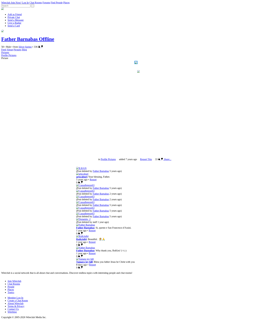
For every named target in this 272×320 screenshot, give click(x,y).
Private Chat (14, 17)
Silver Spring (25, 46)
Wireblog (12, 312)
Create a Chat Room (18, 300)
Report (93, 179)
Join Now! (16, 2)
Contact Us (13, 309)
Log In (25, 2)
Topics (11, 292)
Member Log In (15, 297)
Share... (167, 159)
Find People (57, 2)
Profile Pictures (8, 55)
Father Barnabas (101, 171)
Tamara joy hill (84, 262)
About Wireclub (15, 303)
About (10, 49)
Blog (24, 49)
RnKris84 (81, 239)
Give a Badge (14, 23)
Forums (46, 2)
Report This (146, 159)
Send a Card (14, 25)
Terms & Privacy (16, 306)
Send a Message (16, 20)
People (11, 286)
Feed (3, 49)
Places (66, 2)
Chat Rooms (35, 2)
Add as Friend (15, 14)
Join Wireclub (14, 281)
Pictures (17, 49)
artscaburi (81, 176)
